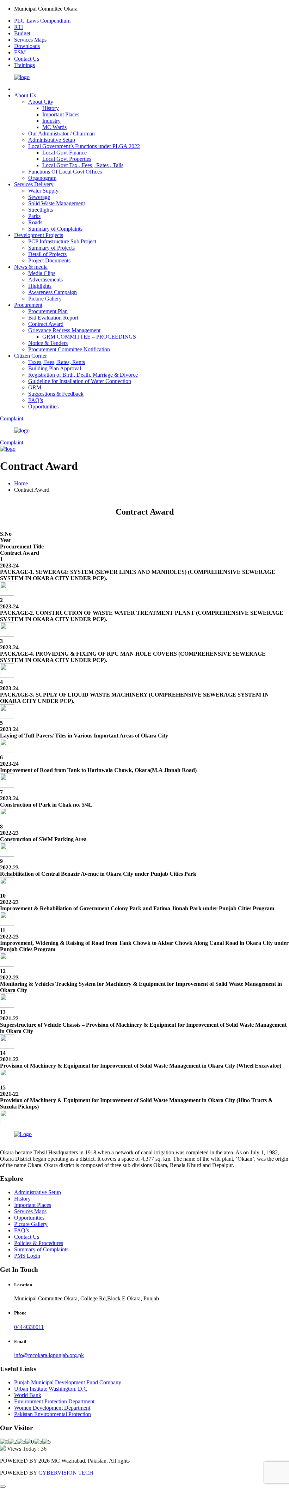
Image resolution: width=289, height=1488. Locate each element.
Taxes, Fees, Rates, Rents (56, 362)
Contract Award (45, 324)
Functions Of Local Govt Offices (65, 172)
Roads (35, 222)
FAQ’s (35, 400)
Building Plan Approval (54, 368)
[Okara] (22, 77)
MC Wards (54, 127)
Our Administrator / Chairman (61, 133)
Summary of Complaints (55, 229)
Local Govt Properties (66, 159)
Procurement (28, 305)
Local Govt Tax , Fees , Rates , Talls (82, 165)
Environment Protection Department (54, 1401)
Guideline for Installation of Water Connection (79, 381)
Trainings (24, 65)
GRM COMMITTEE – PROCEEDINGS (89, 337)
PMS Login (27, 1256)
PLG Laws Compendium (42, 21)
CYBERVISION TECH (65, 1473)
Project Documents (49, 260)
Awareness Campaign (52, 292)
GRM (34, 387)
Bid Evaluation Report (53, 318)
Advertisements (45, 280)
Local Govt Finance (64, 153)
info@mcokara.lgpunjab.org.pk (49, 1355)
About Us (25, 95)
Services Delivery (34, 184)
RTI (18, 27)
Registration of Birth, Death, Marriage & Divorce (83, 375)
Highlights (39, 286)
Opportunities (43, 406)
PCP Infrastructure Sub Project (62, 241)
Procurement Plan (48, 311)
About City (40, 102)
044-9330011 (29, 1327)
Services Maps (30, 40)
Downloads (27, 46)
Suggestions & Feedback (56, 394)
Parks (34, 216)
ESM (20, 52)
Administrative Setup (51, 140)
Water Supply (43, 191)
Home (21, 483)
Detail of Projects (47, 254)
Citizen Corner (30, 356)
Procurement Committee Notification (69, 349)
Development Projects (38, 235)
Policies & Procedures (38, 1243)
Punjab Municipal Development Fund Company (67, 1382)
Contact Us (26, 59)
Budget (22, 33)
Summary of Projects (51, 248)
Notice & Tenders (48, 343)
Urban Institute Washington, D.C (50, 1389)
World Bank (27, 1395)
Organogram (42, 178)
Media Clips (41, 273)
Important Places (60, 114)
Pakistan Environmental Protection (52, 1414)
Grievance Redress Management (64, 330)
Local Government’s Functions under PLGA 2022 (84, 146)
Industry (51, 121)
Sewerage (39, 197)
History (50, 108)
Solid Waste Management (56, 203)
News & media (31, 267)
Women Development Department (52, 1408)
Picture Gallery (45, 299)
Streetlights (40, 210)
